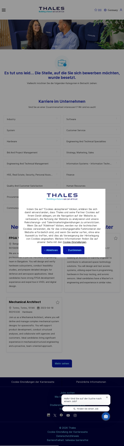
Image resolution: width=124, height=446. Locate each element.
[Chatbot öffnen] (106, 416)
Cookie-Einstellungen (74, 242)
